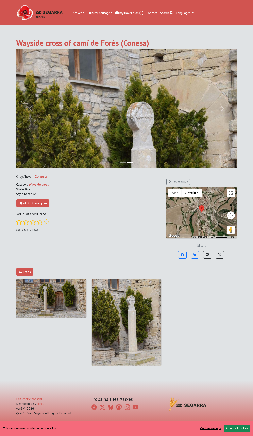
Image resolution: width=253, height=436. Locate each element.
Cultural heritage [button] (98, 13)
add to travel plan (34, 203)
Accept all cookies (237, 428)
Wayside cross (39, 184)
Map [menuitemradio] (175, 193)
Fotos (26, 272)
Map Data (202, 237)
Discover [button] (76, 13)
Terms (233, 237)
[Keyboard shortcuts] (194, 237)
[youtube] (135, 407)
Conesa (40, 176)
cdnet (40, 404)
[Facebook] (182, 255)
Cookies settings (210, 428)
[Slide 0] (123, 162)
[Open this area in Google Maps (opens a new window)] (173, 235)
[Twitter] (220, 255)
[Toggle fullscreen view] (231, 193)
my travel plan (130, 13)
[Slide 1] (130, 162)
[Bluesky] (195, 255)
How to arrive (179, 182)
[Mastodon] (207, 255)
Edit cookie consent (29, 399)
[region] (126, 428)
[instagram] (127, 407)
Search (165, 13)
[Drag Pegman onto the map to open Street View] (231, 230)
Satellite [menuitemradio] (191, 193)
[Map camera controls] (231, 215)
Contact (151, 13)
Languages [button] (183, 13)
